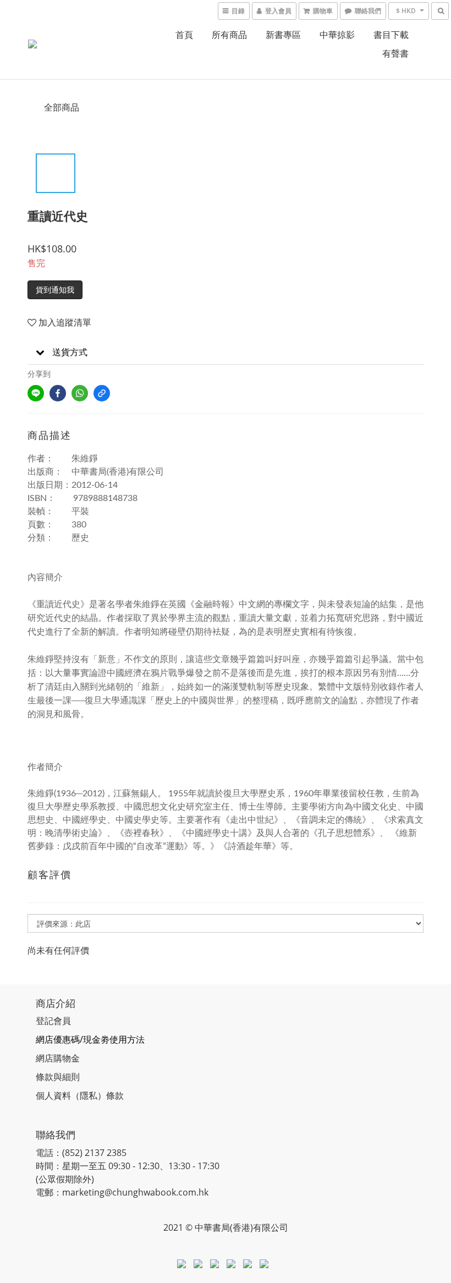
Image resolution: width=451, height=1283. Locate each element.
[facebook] (58, 393)
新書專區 (283, 35)
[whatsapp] (80, 393)
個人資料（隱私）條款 (80, 1095)
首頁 (184, 35)
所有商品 (229, 35)
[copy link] (102, 393)
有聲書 (395, 53)
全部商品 (61, 107)
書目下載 (391, 35)
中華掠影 (337, 35)
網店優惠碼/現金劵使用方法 (90, 1039)
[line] (36, 393)
